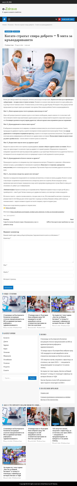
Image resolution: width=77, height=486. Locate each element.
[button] (9, 19)
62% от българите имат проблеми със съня (60, 220)
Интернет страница (9, 279)
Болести (6, 338)
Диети (5, 341)
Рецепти (6, 367)
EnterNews (44, 484)
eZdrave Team (10, 45)
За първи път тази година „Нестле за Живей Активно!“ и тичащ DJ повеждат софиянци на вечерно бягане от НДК (61, 319)
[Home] (4, 19)
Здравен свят (45, 393)
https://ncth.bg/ (11, 208)
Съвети (6, 370)
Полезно (16, 31)
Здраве (6, 345)
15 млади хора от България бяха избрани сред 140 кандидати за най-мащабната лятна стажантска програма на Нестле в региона (57, 353)
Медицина (9, 31)
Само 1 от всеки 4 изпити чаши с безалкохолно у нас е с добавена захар (20, 221)
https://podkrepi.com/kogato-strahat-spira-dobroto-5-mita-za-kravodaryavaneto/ (37, 212)
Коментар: (7, 238)
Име (5, 265)
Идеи (5, 349)
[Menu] (9, 19)
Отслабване (7, 360)
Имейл (6, 272)
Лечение (6, 352)
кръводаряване (11, 215)
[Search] (56, 19)
